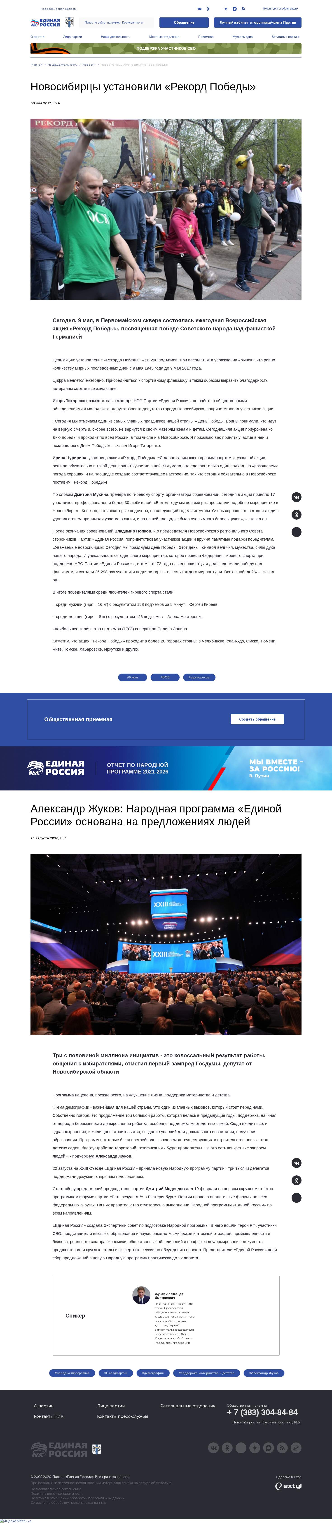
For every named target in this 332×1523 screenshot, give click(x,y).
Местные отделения (164, 36)
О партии (37, 36)
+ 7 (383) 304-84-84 (262, 1412)
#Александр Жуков (264, 1373)
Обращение (184, 22)
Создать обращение (257, 719)
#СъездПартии (115, 1373)
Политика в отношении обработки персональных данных (77, 1498)
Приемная (206, 36)
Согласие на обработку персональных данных (68, 1503)
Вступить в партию (285, 36)
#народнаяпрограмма (72, 1373)
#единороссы (199, 677)
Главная (36, 64)
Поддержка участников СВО (166, 48)
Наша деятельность (115, 36)
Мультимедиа (243, 36)
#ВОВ (165, 677)
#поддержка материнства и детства (206, 1373)
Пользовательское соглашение (55, 1489)
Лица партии (72, 36)
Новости (89, 64)
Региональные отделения (187, 1406)
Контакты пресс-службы (122, 1416)
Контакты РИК (48, 1416)
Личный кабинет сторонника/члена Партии (258, 22)
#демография (153, 1373)
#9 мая (132, 677)
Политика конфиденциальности (56, 1494)
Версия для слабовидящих (280, 8)
